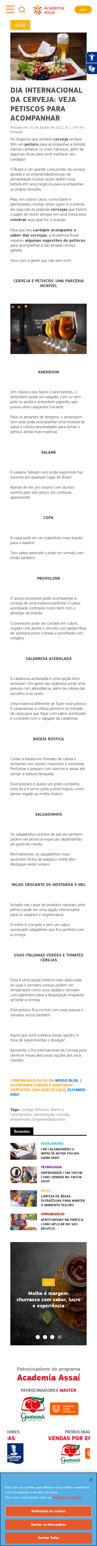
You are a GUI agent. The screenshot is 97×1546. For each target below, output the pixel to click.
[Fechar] (90, 1479)
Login (83, 9)
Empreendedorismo (48, 1119)
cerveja (27, 1109)
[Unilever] (64, 1408)
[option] (48, 1293)
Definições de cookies (49, 1511)
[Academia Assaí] (48, 9)
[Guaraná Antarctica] (33, 1408)
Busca (22, 10)
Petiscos (42, 1109)
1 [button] (38, 1337)
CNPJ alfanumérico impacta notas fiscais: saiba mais (60, 1153)
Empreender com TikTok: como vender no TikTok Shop (62, 1177)
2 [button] (45, 1337)
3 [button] (52, 1337)
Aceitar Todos (48, 1538)
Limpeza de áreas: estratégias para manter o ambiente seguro (63, 1200)
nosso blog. (67, 1080)
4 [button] (59, 1337)
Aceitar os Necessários (48, 1525)
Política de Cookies (67, 1497)
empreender (20, 1119)
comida (62, 1114)
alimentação (44, 1114)
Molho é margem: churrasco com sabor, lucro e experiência (48, 1299)
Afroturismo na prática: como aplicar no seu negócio (62, 1224)
